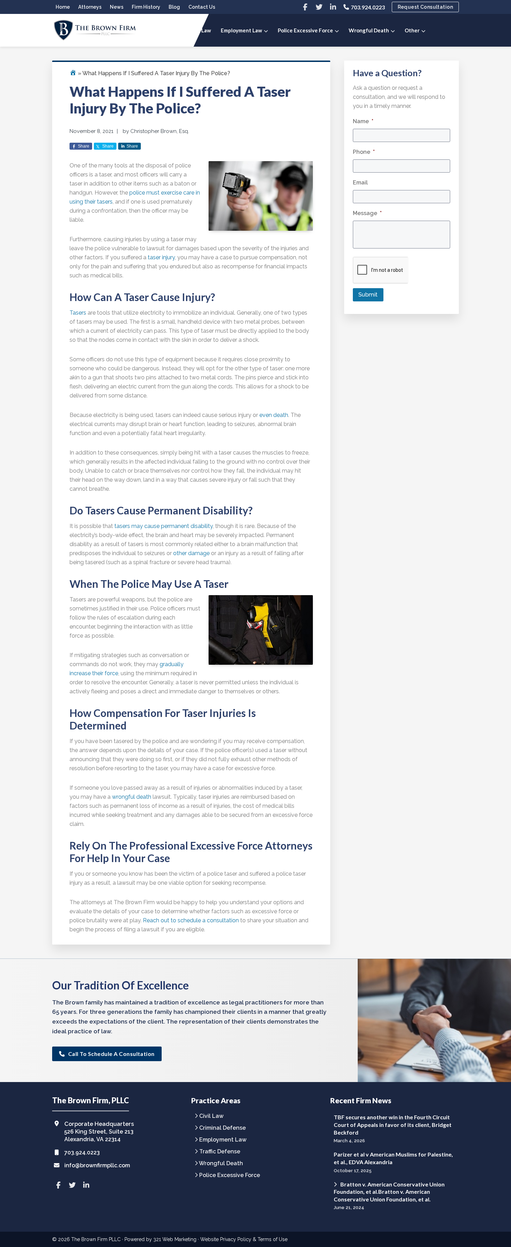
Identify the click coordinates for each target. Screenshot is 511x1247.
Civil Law (211, 1116)
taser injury (161, 257)
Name (363, 121)
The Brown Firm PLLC (96, 1239)
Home (63, 7)
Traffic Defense (219, 1152)
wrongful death (131, 797)
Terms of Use (272, 1239)
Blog (174, 7)
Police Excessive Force (229, 1175)
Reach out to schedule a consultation (191, 920)
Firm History (146, 7)
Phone (364, 152)
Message (367, 213)
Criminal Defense (222, 1128)
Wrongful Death (221, 1164)
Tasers (78, 312)
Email (360, 182)
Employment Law (222, 1140)
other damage (191, 553)
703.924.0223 (368, 7)
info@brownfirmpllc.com (97, 1165)
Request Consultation (425, 7)
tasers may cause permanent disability (163, 526)
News (116, 7)
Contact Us (201, 7)
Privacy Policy (235, 1239)
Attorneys (90, 7)
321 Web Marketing (174, 1239)
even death (273, 415)
